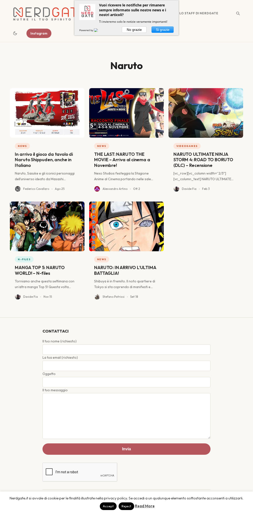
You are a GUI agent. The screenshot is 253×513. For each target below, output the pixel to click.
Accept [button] (108, 506)
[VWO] (99, 30)
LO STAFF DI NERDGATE (198, 13)
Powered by (86, 30)
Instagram (38, 33)
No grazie (134, 30)
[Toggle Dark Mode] (15, 33)
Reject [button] (126, 506)
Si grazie (162, 30)
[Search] (238, 13)
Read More (145, 506)
